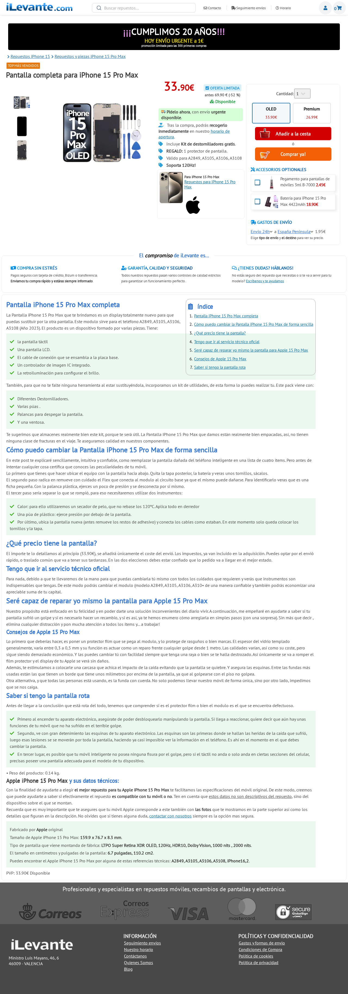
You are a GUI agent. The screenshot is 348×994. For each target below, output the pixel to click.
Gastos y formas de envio (262, 943)
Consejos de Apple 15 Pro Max (220, 358)
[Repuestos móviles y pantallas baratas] (39, 9)
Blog (128, 969)
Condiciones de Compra (260, 949)
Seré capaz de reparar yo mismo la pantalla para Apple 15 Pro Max (251, 350)
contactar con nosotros (170, 816)
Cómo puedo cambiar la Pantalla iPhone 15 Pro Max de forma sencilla (253, 324)
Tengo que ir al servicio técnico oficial (226, 341)
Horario (285, 8)
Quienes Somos (138, 962)
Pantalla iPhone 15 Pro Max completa (226, 315)
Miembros (325, 7)
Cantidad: (285, 93)
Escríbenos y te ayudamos (265, 281)
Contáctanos (135, 956)
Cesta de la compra (339, 7)
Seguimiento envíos (250, 8)
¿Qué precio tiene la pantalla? (220, 333)
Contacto (214, 8)
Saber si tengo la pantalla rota (220, 367)
